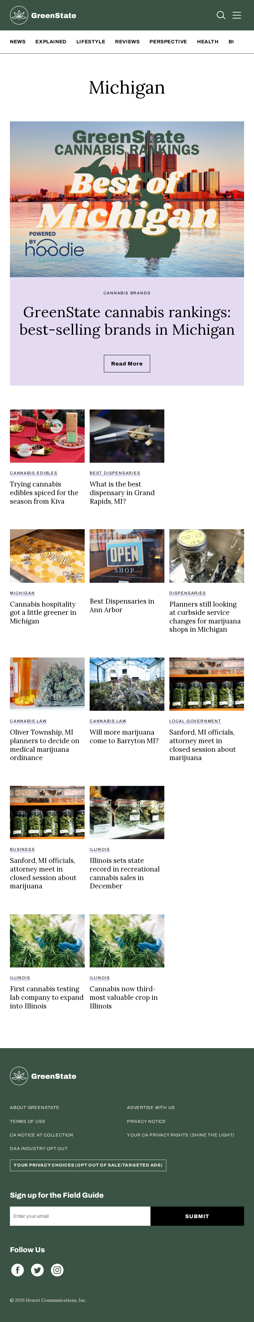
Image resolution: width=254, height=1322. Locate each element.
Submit (197, 1216)
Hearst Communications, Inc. (56, 1300)
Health (208, 41)
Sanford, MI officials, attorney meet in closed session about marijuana (202, 745)
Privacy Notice (146, 1121)
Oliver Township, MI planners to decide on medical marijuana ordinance (44, 745)
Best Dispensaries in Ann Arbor (122, 605)
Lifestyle (90, 41)
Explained (50, 41)
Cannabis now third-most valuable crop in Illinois (124, 997)
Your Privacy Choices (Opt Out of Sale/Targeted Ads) (88, 1165)
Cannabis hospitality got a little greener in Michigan (43, 612)
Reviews (127, 41)
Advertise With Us (151, 1107)
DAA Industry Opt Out (39, 1148)
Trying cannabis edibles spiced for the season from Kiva (44, 492)
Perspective (168, 41)
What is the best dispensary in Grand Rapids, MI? (122, 492)
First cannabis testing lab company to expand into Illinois (47, 997)
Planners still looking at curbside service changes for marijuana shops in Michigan (205, 617)
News (17, 41)
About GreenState (34, 1107)
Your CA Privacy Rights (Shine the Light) (180, 1135)
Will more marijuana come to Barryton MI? (124, 736)
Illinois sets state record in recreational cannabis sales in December (125, 873)
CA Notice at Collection (41, 1135)
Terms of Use (27, 1121)
